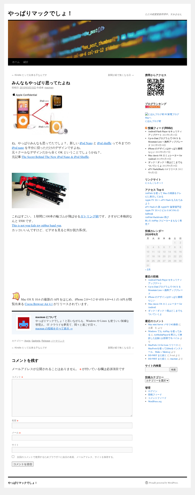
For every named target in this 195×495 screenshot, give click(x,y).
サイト (15, 444)
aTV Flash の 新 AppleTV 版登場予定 (163, 206)
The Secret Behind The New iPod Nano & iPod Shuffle (55, 157)
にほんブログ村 (153, 121)
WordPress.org (155, 401)
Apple (27, 340)
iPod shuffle (104, 143)
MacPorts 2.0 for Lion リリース (163, 344)
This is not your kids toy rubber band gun (36, 225)
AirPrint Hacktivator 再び (157, 217)
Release (46, 340)
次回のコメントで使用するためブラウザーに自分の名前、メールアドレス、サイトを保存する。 (66, 456)
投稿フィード (155, 394)
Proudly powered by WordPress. (163, 482)
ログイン (152, 390)
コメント (17, 376)
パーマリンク (58, 340)
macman (49, 87)
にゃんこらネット (154, 182)
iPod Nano (86, 143)
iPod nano (18, 148)
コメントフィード (157, 397)
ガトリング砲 (89, 216)
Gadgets (36, 340)
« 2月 (148, 269)
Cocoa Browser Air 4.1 (39, 304)
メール (16, 432)
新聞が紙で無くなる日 (121, 74)
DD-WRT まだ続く (157, 355)
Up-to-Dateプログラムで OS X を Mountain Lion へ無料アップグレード (165, 142)
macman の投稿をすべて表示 (54, 328)
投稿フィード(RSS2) (160, 128)
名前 (15, 420)
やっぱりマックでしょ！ (40, 13)
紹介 (25, 62)
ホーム (16, 62)
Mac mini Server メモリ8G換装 (163, 324)
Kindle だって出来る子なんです (29, 74)
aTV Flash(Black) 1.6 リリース (162, 169)
